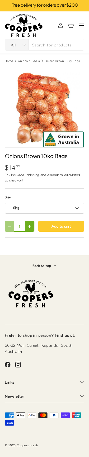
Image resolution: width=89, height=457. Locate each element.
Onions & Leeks (29, 60)
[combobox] (44, 44)
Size (8, 196)
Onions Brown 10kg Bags (62, 60)
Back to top (42, 265)
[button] (71, 25)
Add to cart (61, 226)
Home (9, 60)
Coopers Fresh (27, 445)
